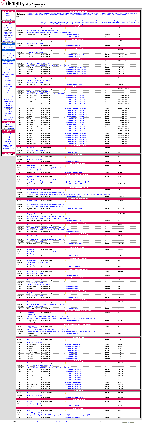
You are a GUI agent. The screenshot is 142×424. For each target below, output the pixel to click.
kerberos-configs (65, 21)
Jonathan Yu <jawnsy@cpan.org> (55, 194)
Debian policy (8, 27)
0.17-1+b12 (79, 184)
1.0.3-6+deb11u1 (81, 67)
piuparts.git (84, 421)
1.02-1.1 (78, 256)
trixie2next (8, 90)
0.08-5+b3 (79, 243)
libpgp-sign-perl (113, 22)
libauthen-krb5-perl (114, 21)
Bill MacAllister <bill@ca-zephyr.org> (37, 262)
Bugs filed (8, 45)
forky (8, 78)
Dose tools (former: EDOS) (8, 136)
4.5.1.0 (78, 34)
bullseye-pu (8, 109)
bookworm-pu (8, 99)
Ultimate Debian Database (8, 146)
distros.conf (8, 33)
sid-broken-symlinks (8, 74)
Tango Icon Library (115, 421)
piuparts (10, 421)
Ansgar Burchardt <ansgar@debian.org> (38, 182)
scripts (5, 35)
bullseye (10, 50)
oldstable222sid (8, 118)
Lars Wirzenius (37, 421)
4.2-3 (77, 161)
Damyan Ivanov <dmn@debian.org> (56, 206)
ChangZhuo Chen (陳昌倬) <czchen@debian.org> (41, 415)
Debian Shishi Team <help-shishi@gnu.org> (40, 365)
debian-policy (44, 21)
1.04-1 (78, 297)
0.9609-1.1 (79, 231)
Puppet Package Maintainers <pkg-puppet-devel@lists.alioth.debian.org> (48, 316)
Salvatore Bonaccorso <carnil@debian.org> (58, 218)
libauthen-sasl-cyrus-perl (127, 21)
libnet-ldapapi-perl (84, 22)
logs (11, 35)
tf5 (77, 24)
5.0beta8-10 (79, 397)
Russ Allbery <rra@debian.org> (36, 32)
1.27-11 (78, 275)
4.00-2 (78, 45)
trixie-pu (8, 88)
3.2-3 (77, 152)
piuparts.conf (8, 32)
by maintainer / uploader (8, 52)
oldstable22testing (8, 120)
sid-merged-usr (8, 72)
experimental (8, 61)
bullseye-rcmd (8, 105)
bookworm (8, 93)
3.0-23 (78, 406)
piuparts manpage (8, 41)
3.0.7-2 (78, 267)
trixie (8, 82)
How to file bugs (8, 23)
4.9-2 (77, 286)
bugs (11, 126)
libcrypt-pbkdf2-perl (32, 214)
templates (10, 25)
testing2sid (8, 76)
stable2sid (8, 113)
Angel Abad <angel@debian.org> (66, 415)
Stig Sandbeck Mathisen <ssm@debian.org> (40, 318)
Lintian (8, 139)
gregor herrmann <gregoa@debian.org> (62, 182)
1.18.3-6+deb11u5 (81, 95)
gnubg (55, 21)
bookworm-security (8, 97)
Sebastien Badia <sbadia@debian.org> (83, 318)
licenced (18, 421)
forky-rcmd (8, 80)
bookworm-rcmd (8, 95)
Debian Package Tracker (8, 142)
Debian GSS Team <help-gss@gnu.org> (38, 63)
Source (8, 124)
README (8, 37)
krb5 (71, 21)
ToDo (12, 128)
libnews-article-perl (95, 22)
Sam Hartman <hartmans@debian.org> (38, 80)
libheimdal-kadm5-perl (63, 22)
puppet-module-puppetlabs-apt (31, 313)
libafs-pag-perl (88, 21)
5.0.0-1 (78, 333)
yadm (86, 24)
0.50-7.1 (78, 308)
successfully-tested (70, 34)
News (8, 15)
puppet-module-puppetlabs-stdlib (59, 24)
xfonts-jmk (81, 24)
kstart (82, 21)
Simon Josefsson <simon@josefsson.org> (39, 65)
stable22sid (8, 115)
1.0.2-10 (78, 369)
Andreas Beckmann (59, 421)
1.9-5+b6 (78, 196)
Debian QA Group (8, 134)
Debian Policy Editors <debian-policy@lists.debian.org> (43, 30)
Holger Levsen (69, 421)
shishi (75, 24)
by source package (8, 55)
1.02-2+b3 (79, 172)
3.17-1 (78, 344)
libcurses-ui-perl (52, 22)
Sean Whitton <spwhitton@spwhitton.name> (58, 32)
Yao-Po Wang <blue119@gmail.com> (38, 413)
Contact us (8, 19)
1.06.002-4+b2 (80, 54)
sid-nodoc (8, 70)
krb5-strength (77, 21)
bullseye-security (8, 107)
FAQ (8, 17)
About (8, 13)
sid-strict (8, 68)
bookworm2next (8, 101)
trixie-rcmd (8, 84)
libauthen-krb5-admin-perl (100, 21)
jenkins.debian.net (8, 148)
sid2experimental (8, 63)
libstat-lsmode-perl (123, 22)
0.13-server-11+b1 (81, 208)
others (77, 421)
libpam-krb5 (105, 22)
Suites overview (8, 47)
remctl (71, 24)
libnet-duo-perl (75, 22)
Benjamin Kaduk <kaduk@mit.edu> (56, 93)
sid (8, 65)
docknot (51, 21)
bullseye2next (8, 111)
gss (59, 21)
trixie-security (8, 86)
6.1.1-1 (78, 320)
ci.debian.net (8, 151)
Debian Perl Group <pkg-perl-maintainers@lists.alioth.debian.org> (46, 168)
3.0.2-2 (78, 417)
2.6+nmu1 (79, 84)
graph (10, 57)
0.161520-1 (79, 220)
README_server (8, 39)
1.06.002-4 (79, 56)
